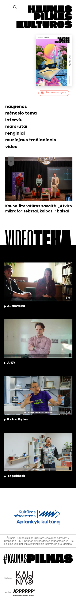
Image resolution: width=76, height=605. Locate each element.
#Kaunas (38, 559)
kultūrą (38, 521)
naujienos (16, 106)
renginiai (15, 133)
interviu (14, 120)
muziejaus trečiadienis (30, 140)
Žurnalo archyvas (56, 92)
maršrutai (16, 126)
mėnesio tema (21, 113)
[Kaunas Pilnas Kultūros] (44, 27)
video (11, 146)
